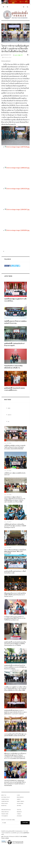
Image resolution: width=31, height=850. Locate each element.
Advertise (3, 805)
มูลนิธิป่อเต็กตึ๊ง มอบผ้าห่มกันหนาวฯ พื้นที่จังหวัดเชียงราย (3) (15, 572)
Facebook (19, 812)
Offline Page (20, 803)
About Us (3, 795)
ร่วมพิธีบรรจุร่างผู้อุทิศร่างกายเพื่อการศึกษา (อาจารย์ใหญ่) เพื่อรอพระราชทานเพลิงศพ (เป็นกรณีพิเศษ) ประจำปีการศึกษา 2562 (15, 688)
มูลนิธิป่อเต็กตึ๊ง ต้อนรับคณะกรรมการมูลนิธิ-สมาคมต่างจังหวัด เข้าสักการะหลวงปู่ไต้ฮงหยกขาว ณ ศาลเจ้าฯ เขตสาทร (15, 712)
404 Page (19, 805)
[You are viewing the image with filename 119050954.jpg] (17, 239)
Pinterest (19, 816)
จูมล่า (2, 836)
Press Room (4, 803)
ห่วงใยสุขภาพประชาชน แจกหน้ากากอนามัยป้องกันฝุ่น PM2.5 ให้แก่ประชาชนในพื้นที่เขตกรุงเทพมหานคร (14, 618)
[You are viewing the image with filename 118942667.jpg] (17, 218)
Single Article (5, 812)
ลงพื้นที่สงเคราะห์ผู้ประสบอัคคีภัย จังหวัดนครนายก (14, 474)
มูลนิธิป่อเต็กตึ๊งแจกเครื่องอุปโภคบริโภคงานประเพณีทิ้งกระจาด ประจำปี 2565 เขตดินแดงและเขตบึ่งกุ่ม (15, 667)
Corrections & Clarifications (5, 800)
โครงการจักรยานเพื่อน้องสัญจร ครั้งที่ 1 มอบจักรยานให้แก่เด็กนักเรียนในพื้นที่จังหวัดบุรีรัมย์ (15, 48)
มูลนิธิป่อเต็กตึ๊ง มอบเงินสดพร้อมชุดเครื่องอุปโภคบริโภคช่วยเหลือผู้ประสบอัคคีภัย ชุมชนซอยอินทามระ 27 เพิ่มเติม (15, 643)
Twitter (19, 809)
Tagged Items (4, 814)
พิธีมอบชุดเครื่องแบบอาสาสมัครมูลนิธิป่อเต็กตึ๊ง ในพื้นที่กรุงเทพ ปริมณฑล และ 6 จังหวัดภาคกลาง (15, 594)
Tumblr (19, 814)
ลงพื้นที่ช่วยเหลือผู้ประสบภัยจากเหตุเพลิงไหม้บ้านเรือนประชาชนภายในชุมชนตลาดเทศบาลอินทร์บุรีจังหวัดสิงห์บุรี (14, 447)
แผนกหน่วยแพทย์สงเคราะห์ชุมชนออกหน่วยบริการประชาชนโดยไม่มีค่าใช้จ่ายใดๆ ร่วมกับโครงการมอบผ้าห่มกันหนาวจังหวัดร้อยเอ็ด (15, 783)
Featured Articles (6, 809)
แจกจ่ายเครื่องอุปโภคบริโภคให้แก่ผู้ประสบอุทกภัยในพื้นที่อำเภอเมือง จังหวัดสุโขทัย (15, 735)
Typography (4, 816)
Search (18, 799)
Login (18, 795)
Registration (20, 797)
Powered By (15, 842)
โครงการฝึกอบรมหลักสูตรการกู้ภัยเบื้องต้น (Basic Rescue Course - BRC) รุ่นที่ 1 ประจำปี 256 (15, 551)
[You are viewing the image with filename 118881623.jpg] (17, 177)
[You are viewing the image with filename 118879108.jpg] (17, 156)
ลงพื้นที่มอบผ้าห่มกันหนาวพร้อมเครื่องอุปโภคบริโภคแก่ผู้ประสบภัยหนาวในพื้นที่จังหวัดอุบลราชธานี (15, 525)
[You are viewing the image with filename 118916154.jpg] (17, 197)
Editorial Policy (5, 797)
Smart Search (20, 801)
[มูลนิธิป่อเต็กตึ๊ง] (15, 14)
